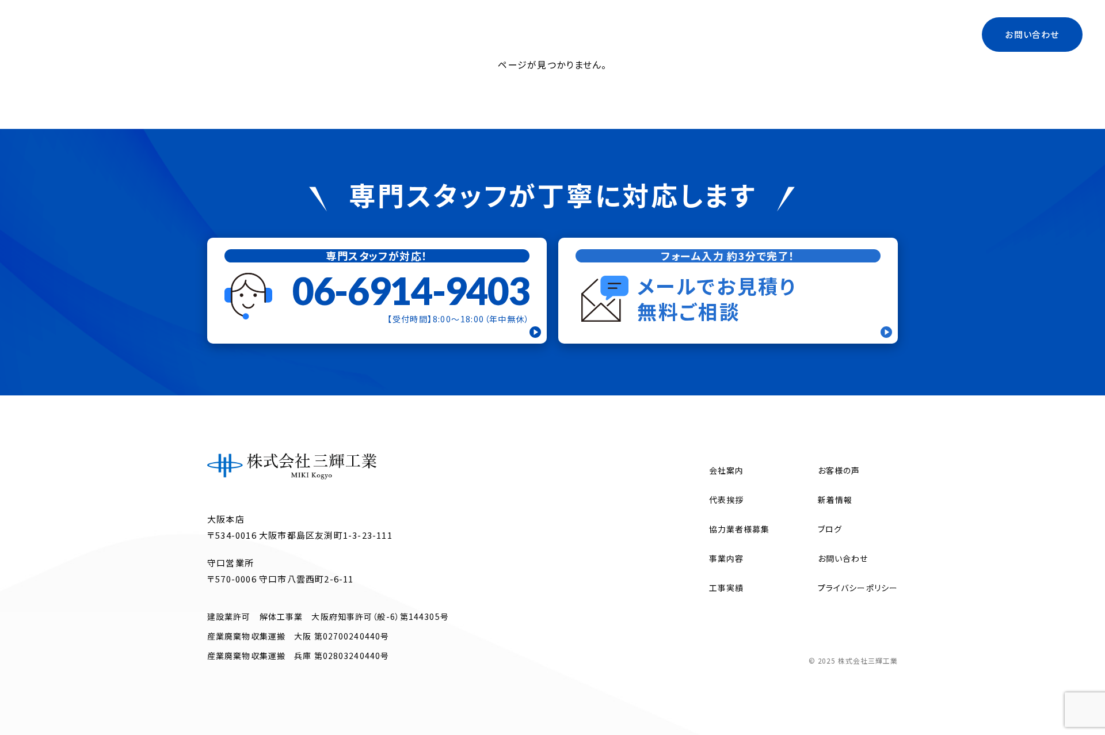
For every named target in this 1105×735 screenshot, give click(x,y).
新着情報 (835, 499)
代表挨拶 (736, 34)
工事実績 (930, 34)
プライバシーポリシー (858, 587)
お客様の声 (839, 470)
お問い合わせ (1032, 34)
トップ (567, 34)
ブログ (877, 34)
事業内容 (677, 34)
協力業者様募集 (809, 34)
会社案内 (619, 34)
